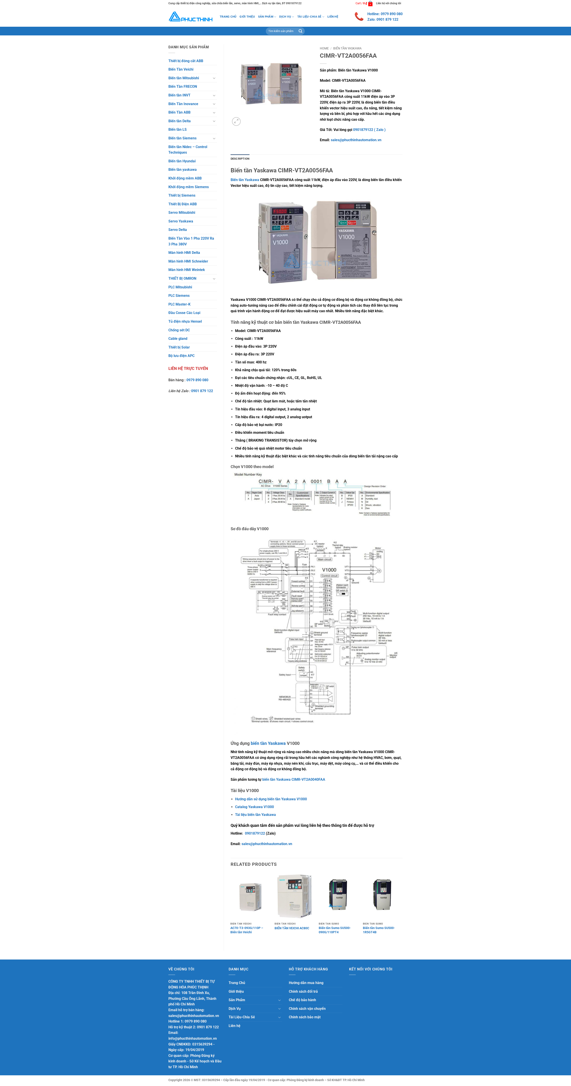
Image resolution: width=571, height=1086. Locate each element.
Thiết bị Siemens (181, 195)
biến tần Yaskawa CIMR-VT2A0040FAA (293, 779)
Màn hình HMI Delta (184, 253)
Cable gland (177, 338)
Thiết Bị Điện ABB (182, 204)
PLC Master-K (179, 304)
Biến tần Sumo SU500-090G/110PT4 (335, 930)
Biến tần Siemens (182, 138)
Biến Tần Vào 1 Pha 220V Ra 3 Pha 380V (191, 241)
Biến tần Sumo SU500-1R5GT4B (379, 930)
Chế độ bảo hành (302, 1000)
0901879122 (255, 833)
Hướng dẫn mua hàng (306, 983)
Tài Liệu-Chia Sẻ (309, 16)
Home (324, 48)
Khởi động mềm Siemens (188, 187)
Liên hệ (332, 16)
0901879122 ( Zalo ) (369, 130)
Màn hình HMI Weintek (186, 270)
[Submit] (300, 31)
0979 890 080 (197, 380)
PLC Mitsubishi (180, 287)
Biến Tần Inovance (183, 104)
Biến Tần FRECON (182, 86)
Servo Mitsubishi (181, 212)
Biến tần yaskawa (182, 169)
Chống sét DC (179, 330)
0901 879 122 (202, 391)
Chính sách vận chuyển (307, 1009)
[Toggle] (214, 78)
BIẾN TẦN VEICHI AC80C (292, 928)
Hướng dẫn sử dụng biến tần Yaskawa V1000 (271, 799)
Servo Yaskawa (180, 221)
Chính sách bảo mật (305, 1017)
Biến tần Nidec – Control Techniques (187, 150)
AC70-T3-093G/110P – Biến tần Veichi (246, 930)
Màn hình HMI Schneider (188, 261)
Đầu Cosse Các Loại (184, 313)
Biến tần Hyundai (182, 161)
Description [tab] (240, 158)
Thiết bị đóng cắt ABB (185, 61)
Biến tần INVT (179, 95)
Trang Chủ (228, 16)
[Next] (402, 907)
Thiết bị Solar (179, 347)
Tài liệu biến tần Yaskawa (255, 815)
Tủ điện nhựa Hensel (185, 321)
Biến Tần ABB (179, 112)
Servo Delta (177, 230)
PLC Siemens (179, 295)
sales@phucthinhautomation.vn (356, 140)
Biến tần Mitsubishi (183, 78)
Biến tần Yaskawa (245, 180)
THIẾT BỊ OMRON (182, 278)
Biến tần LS (177, 129)
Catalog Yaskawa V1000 (254, 807)
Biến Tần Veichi (180, 69)
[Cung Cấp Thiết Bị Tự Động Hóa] (190, 17)
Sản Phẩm (265, 16)
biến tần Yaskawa (268, 743)
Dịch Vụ (285, 16)
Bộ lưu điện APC (181, 356)
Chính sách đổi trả (303, 991)
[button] (364, 3)
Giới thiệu (247, 16)
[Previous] (231, 907)
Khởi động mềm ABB (185, 178)
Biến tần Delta (179, 121)
